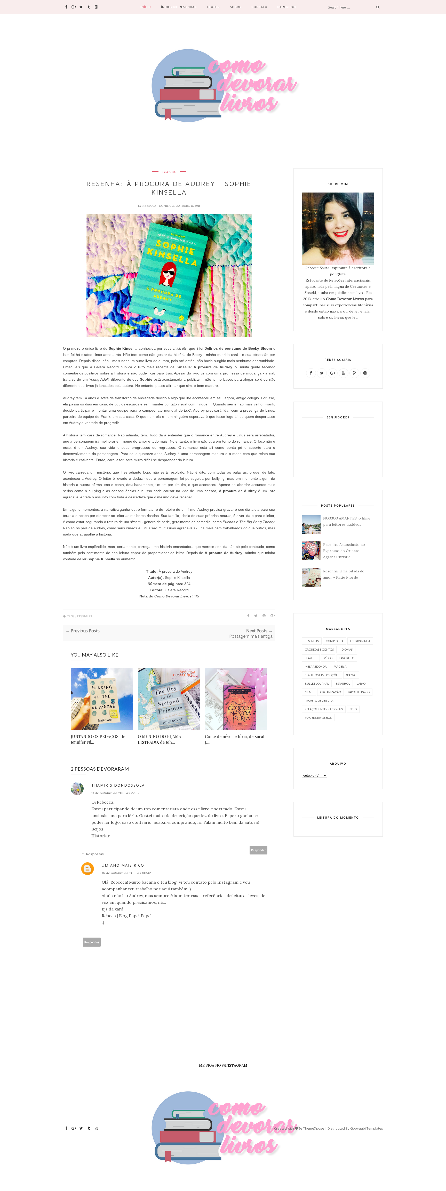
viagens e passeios (318, 717)
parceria (339, 666)
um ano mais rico (123, 865)
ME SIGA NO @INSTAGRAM (223, 1065)
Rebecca (149, 205)
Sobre (235, 7)
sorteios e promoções (322, 675)
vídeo (328, 658)
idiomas (347, 649)
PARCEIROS (287, 7)
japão (361, 683)
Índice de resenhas (179, 7)
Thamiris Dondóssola (118, 785)
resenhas (169, 172)
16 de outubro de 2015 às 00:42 (126, 873)
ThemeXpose (313, 1128)
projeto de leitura (319, 700)
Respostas (95, 854)
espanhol (343, 683)
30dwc (351, 675)
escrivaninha (360, 641)
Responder (258, 850)
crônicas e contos (319, 649)
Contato (259, 7)
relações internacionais (324, 709)
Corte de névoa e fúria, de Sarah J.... (235, 739)
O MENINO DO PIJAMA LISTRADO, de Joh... (159, 739)
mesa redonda (315, 666)
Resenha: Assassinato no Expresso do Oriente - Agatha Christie (344, 550)
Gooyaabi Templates (366, 1128)
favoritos (346, 658)
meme (309, 692)
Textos (213, 7)
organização (330, 692)
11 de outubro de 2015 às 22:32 (115, 793)
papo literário (359, 692)
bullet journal (317, 683)
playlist (311, 658)
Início (145, 7)
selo (353, 709)
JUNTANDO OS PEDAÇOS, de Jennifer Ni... (98, 739)
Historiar (100, 835)
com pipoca (334, 641)
